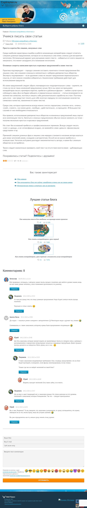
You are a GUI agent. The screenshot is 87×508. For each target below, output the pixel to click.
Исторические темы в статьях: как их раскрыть (36, 186)
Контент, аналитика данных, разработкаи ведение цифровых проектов (14, 5)
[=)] (26, 470)
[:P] (45, 470)
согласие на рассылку (10, 472)
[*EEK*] (82, 470)
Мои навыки (21, 179)
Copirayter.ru (9, 2)
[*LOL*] (71, 470)
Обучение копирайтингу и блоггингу (24, 41)
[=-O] (52, 470)
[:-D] (49, 470)
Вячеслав (13, 279)
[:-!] (56, 470)
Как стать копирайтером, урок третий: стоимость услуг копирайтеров (43, 257)
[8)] (30, 470)
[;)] (41, 470)
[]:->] (75, 470)
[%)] (63, 470)
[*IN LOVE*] (60, 470)
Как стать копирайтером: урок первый (43, 239)
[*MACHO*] (78, 470)
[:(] (34, 470)
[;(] (37, 470)
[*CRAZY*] (67, 470)
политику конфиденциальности (20, 475)
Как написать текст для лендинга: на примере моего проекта (44, 219)
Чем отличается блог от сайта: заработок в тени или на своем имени (44, 182)
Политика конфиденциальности (13, 504)
